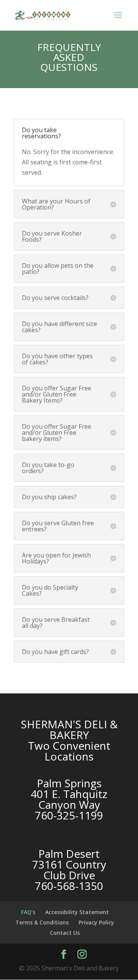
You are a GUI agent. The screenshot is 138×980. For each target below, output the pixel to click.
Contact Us (65, 932)
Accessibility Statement (77, 912)
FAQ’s (28, 912)
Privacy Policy (96, 922)
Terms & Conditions (42, 922)
